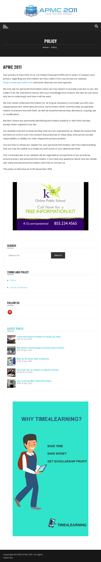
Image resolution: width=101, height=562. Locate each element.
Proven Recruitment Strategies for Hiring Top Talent (39, 336)
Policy (13, 280)
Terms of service (18, 287)
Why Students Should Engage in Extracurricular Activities (40, 347)
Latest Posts (15, 329)
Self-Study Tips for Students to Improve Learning (37, 369)
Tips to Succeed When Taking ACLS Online (34, 380)
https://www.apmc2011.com (17, 82)
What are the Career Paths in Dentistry (33, 358)
